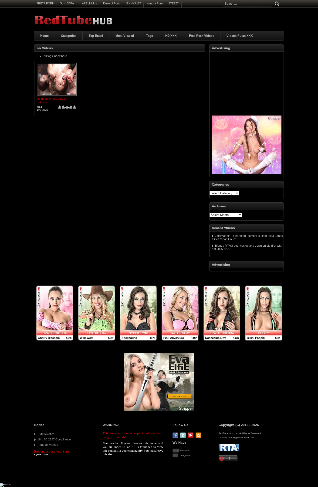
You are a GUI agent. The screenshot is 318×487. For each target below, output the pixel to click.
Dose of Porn (111, 3)
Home (44, 35)
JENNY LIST (133, 3)
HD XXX (171, 35)
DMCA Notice (45, 434)
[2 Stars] (63, 107)
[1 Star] (59, 107)
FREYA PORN (45, 3)
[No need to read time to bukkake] (57, 96)
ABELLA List (90, 3)
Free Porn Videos (201, 35)
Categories (68, 35)
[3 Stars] (67, 107)
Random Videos (47, 444)
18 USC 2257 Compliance (54, 439)
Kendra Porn (155, 3)
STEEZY (173, 3)
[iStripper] (159, 343)
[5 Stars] (74, 107)
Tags (149, 35)
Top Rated (96, 35)
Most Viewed (124, 35)
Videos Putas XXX (240, 35)
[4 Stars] (71, 107)
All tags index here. (56, 56)
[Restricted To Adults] (229, 450)
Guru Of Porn (68, 3)
